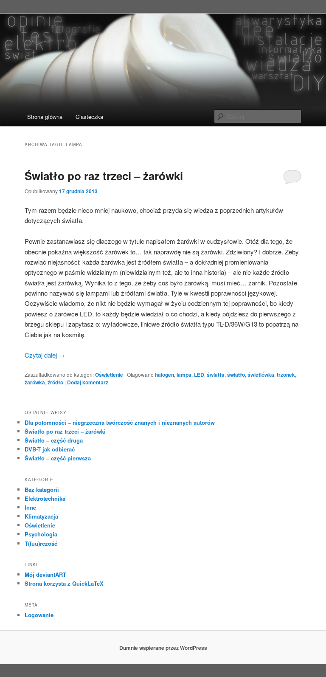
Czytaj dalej (45, 354)
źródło (55, 382)
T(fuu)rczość (41, 543)
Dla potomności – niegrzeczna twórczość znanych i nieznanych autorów (120, 422)
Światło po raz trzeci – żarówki (104, 175)
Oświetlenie (109, 374)
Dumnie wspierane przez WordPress (163, 648)
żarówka (35, 382)
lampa (184, 374)
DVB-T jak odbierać (50, 449)
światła (216, 374)
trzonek (286, 374)
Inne (30, 507)
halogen (164, 374)
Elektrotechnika (45, 498)
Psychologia (41, 534)
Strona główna (44, 117)
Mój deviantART (45, 574)
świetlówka (260, 374)
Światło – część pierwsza (58, 458)
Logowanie (39, 615)
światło (236, 374)
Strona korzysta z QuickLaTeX (64, 583)
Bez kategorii (42, 489)
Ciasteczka (89, 117)
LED (199, 374)
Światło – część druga (54, 440)
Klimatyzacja (41, 516)
